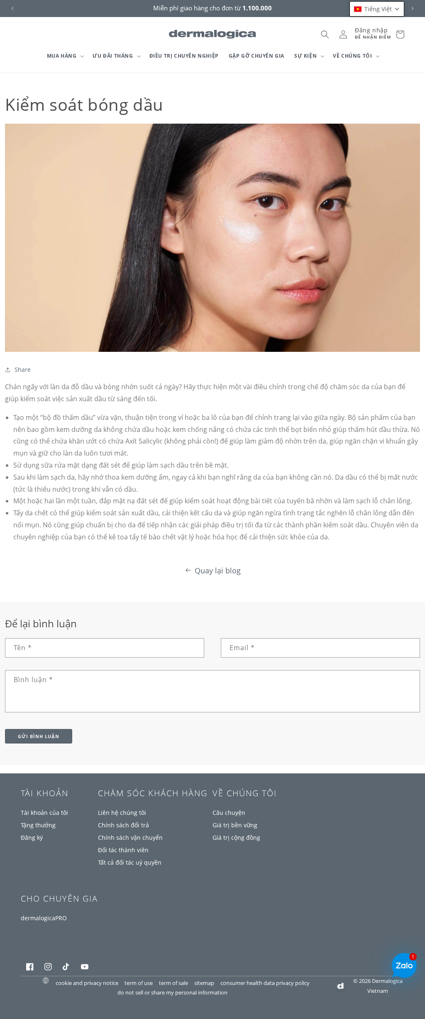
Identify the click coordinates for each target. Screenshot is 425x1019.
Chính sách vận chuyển (130, 837)
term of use (139, 982)
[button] (65, 56)
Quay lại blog (218, 570)
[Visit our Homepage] (212, 34)
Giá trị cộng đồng (236, 837)
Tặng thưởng (38, 825)
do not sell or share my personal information (172, 992)
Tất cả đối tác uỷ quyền (129, 862)
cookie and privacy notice (87, 982)
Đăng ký (32, 837)
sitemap (204, 982)
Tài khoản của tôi (44, 813)
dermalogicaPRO (44, 918)
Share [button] (23, 369)
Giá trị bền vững (234, 825)
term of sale (173, 982)
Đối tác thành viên (123, 850)
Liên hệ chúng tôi (122, 813)
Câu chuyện (228, 813)
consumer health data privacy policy (265, 982)
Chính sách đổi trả (123, 825)
